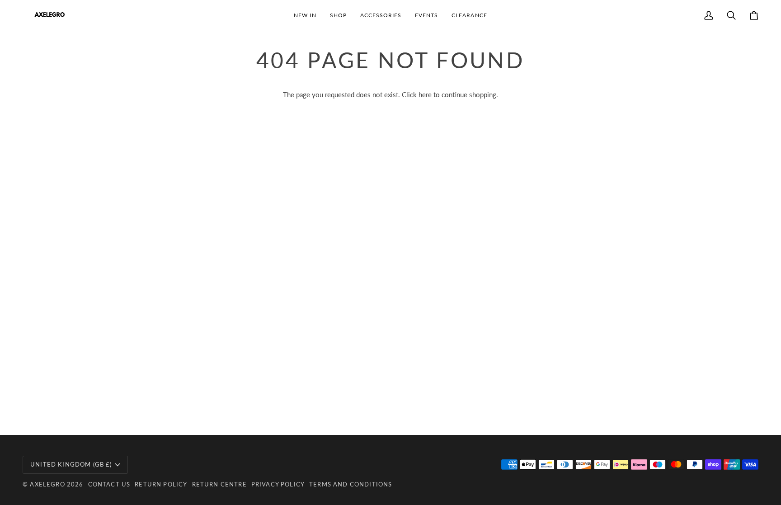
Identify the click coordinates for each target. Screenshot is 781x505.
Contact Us (109, 484)
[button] (338, 15)
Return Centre (219, 484)
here (425, 95)
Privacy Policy (278, 484)
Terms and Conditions (350, 484)
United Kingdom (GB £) (71, 464)
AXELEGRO (47, 484)
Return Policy (161, 484)
